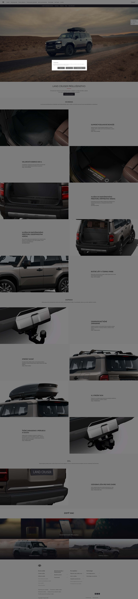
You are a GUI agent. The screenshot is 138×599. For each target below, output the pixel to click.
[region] (69, 65)
